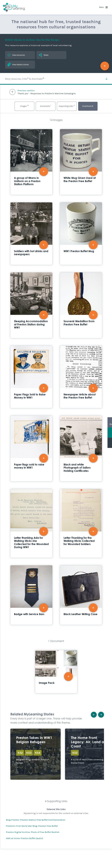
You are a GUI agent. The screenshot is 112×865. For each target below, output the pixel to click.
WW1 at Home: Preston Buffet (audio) (24, 838)
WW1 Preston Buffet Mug (81, 233)
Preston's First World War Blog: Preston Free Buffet (32, 826)
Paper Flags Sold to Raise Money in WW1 (31, 377)
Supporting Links (67, 105)
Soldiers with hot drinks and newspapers (31, 233)
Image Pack (56, 671)
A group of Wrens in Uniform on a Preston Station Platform (31, 162)
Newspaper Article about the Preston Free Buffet (81, 377)
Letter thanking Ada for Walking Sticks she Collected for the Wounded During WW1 (31, 523)
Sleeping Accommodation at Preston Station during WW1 (31, 305)
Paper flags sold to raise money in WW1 (31, 448)
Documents (45, 105)
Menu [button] (101, 7)
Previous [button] (94, 715)
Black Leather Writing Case (81, 595)
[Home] (14, 7)
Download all (87, 106)
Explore (35, 754)
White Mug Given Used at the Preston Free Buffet (81, 162)
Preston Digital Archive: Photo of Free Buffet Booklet (32, 832)
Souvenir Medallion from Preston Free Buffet (81, 305)
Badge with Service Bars (31, 595)
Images (24, 105)
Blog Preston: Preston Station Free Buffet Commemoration (35, 819)
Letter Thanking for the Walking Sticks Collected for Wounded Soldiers (81, 523)
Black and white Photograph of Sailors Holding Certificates (81, 448)
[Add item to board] (104, 66)
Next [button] (101, 715)
